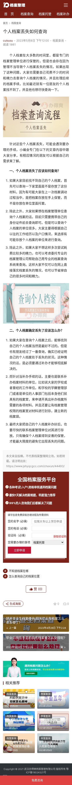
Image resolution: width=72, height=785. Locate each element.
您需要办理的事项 (19, 542)
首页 (5, 23)
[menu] (66, 5)
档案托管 (45, 14)
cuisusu (8, 40)
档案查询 (27, 14)
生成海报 (15, 603)
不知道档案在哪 (18, 570)
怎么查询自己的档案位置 (24, 576)
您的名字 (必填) (17, 521)
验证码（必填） (36, 536)
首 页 (9, 14)
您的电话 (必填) (17, 528)
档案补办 (63, 14)
